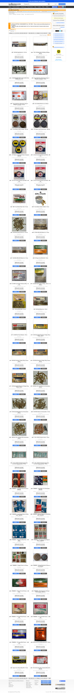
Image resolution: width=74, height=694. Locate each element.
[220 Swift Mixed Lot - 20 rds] (40, 301)
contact (39, 6)
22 (24, 33)
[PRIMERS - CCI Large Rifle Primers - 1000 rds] (40, 608)
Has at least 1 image (57, 28)
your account (30, 6)
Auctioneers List (29, 687)
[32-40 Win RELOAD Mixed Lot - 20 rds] (19, 250)
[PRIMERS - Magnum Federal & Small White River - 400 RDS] (40, 506)
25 (29, 33)
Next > (38, 33)
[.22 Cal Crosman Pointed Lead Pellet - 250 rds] (40, 146)
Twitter (36, 683)
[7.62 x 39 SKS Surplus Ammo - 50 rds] (40, 429)
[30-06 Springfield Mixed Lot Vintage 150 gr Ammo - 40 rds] (19, 378)
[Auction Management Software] (60, 688)
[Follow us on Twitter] (63, 7)
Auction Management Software (60, 689)
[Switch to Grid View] (48, 35)
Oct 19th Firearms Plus (21, 8)
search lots (23, 6)
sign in (56, 4)
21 (22, 33)
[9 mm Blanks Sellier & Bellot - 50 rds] (40, 198)
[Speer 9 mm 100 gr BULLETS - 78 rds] (19, 659)
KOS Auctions (58, 54)
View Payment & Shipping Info (58, 39)
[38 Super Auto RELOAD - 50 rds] (40, 250)
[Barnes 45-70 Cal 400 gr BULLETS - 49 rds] (40, 634)
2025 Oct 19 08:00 (12, 31)
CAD (15, 11)
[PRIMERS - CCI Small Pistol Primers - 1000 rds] (19, 608)
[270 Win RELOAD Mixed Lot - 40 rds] (40, 224)
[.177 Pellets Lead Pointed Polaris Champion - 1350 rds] (19, 146)
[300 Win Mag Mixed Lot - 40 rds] (19, 44)
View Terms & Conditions (59, 41)
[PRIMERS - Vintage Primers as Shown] (19, 557)
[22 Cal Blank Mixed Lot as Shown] (40, 95)
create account (62, 4)
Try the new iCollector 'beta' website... (37, 1)
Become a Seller (46, 682)
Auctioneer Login (46, 684)
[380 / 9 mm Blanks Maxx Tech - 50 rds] (19, 198)
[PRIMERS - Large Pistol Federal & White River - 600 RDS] (19, 506)
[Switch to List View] (50, 35)
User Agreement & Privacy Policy (14, 691)
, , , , (31, 11)
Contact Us (11, 684)
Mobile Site (11, 686)
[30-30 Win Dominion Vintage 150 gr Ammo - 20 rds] (40, 352)
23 (26, 33)
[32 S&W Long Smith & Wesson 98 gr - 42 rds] (19, 275)
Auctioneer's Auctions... (58, 60)
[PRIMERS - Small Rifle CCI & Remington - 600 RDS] (40, 480)
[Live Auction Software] (60, 685)
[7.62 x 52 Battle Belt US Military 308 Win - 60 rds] (40, 44)
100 (49, 33)
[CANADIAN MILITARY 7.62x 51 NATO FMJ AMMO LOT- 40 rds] (19, 70)
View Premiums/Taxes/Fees (59, 37)
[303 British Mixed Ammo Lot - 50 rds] (19, 224)
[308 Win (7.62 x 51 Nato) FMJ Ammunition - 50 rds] (19, 429)
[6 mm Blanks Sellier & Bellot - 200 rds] (19, 121)
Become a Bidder (46, 681)
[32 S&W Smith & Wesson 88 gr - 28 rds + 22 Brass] (40, 275)
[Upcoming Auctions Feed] (59, 7)
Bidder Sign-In (28, 682)
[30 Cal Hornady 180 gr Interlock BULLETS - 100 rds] (40, 659)
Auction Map (28, 685)
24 (27, 33)
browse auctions (16, 6)
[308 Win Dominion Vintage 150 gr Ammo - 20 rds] (19, 352)
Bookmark (22, 60)
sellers (47, 6)
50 (47, 33)
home (10, 6)
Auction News (11, 685)
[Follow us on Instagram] (61, 7)
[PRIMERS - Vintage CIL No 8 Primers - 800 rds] (19, 583)
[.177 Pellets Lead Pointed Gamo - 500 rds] (40, 121)
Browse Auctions (29, 684)
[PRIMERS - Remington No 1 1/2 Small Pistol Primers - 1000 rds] (40, 583)
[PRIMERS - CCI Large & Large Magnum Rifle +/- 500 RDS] (40, 531)
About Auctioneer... (59, 59)
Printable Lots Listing (58, 43)
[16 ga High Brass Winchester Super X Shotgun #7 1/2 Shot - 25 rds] (40, 70)
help (35, 6)
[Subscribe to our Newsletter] (55, 7)
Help (9, 683)
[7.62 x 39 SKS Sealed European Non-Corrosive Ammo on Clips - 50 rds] (19, 454)
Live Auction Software (62, 685)
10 (44, 33)
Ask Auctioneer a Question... (58, 47)
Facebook (36, 682)
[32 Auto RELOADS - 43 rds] (19, 301)
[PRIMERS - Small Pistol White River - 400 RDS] (19, 531)
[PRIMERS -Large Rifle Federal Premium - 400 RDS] (19, 480)
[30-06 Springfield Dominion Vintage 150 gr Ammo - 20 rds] (40, 326)
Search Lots (28, 683)
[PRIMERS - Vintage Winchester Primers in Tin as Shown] (40, 557)
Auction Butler (28, 686)
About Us (10, 682)
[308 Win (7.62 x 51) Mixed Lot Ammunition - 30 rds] (40, 378)
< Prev (11, 33)
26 (31, 33)
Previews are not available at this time (52, 11)
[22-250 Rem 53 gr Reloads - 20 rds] (19, 326)
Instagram (36, 684)
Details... (15, 60)
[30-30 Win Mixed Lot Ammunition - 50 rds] (40, 403)
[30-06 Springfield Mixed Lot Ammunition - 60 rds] (19, 403)
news (43, 6)
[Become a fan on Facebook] (65, 7)
